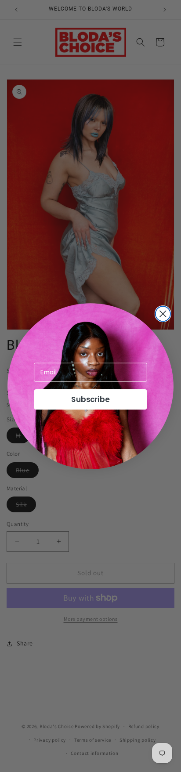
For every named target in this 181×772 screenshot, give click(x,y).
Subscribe (90, 399)
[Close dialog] (163, 313)
